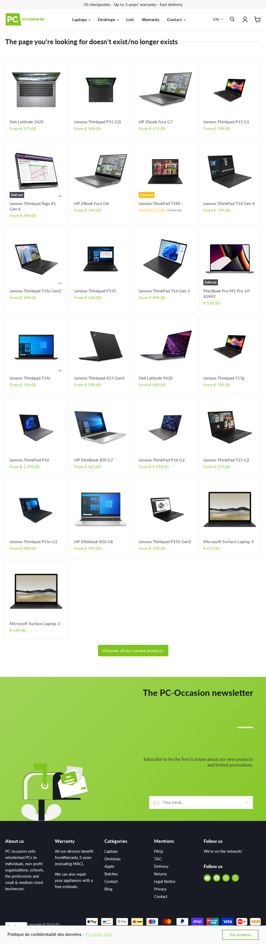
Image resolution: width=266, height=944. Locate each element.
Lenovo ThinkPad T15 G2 (226, 459)
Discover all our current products (133, 650)
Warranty (150, 19)
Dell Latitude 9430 (155, 377)
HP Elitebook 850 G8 (93, 541)
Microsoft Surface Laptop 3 (228, 541)
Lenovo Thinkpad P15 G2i (97, 121)
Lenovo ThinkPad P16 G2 (162, 459)
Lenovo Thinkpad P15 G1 (226, 121)
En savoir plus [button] (98, 934)
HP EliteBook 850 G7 (93, 459)
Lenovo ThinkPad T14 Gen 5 (164, 290)
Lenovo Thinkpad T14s (30, 377)
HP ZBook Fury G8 (91, 203)
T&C (158, 858)
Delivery (161, 866)
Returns (160, 873)
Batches (111, 873)
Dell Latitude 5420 (26, 121)
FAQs (158, 851)
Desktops (107, 19)
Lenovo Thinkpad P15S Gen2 (165, 541)
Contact (175, 19)
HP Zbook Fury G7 (156, 121)
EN (216, 19)
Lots (130, 19)
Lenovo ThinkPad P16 (29, 459)
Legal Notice (164, 881)
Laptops (80, 19)
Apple (109, 866)
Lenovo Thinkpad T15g (223, 377)
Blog (108, 889)
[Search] (231, 19)
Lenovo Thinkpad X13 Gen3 (99, 377)
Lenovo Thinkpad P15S (95, 290)
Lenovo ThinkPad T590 (159, 203)
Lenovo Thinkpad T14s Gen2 (35, 290)
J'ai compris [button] (240, 935)
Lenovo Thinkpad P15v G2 (33, 541)
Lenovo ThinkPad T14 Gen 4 (229, 203)
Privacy (160, 889)
